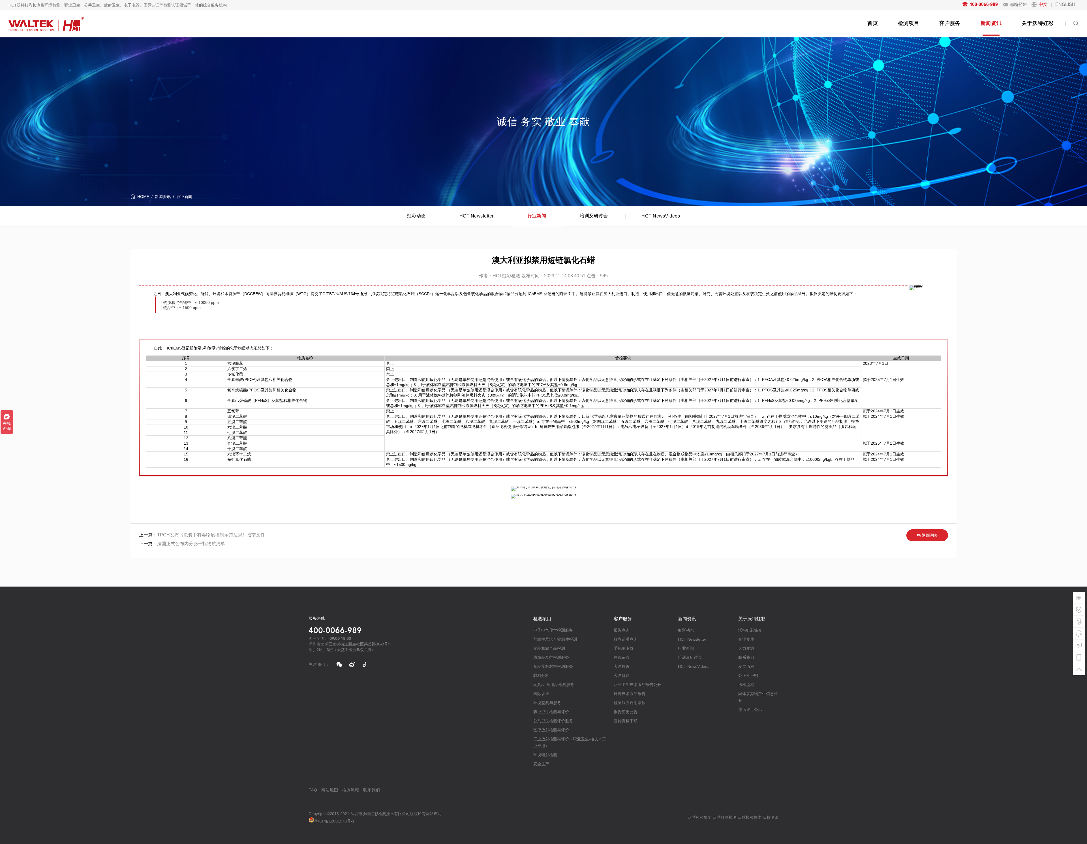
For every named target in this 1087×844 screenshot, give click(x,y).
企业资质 (746, 639)
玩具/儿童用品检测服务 (553, 684)
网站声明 (434, 813)
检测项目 (908, 23)
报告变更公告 (625, 711)
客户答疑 (622, 675)
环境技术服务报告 (629, 693)
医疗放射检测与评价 (551, 730)
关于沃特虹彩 (1038, 23)
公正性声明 (748, 675)
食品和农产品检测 (549, 648)
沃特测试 (770, 817)
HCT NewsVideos (660, 216)
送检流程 (746, 684)
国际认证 (541, 693)
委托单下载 (624, 648)
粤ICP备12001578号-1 (334, 821)
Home (143, 196)
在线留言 (622, 657)
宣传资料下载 (625, 721)
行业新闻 (184, 196)
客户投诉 (622, 666)
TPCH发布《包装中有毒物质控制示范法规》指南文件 (211, 534)
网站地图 (329, 790)
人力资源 (746, 648)
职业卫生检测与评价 (551, 711)
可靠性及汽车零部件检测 (555, 639)
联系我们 (746, 657)
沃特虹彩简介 (750, 630)
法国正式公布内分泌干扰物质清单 (191, 543)
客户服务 (949, 23)
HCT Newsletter (476, 216)
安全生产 (541, 764)
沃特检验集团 (700, 817)
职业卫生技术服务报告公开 (637, 684)
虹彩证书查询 (625, 639)
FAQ (313, 790)
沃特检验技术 (749, 817)
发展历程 (746, 666)
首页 (872, 23)
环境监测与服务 (547, 702)
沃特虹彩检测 (725, 817)
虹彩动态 (416, 215)
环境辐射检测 (545, 755)
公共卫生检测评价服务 (553, 721)
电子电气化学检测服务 (553, 630)
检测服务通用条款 (629, 702)
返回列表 (930, 535)
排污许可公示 (750, 709)
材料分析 (541, 675)
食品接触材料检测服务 (553, 666)
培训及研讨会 (594, 215)
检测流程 (350, 790)
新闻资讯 (991, 23)
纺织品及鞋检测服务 (551, 657)
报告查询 (622, 630)
